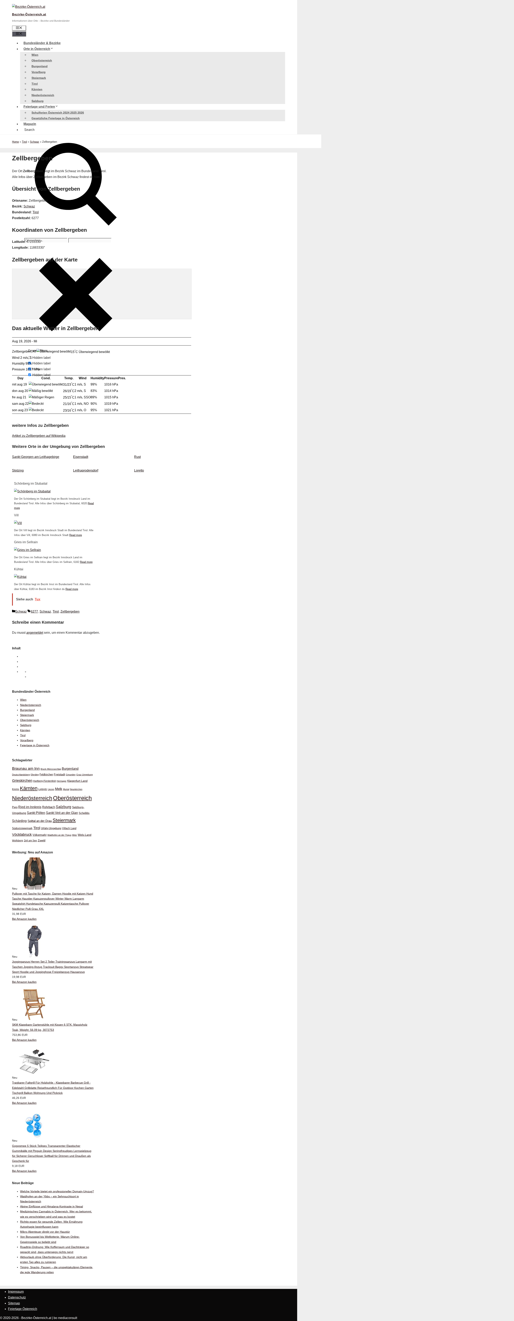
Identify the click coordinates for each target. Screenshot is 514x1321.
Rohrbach (48, 807)
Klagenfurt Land (77, 780)
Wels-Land (84, 834)
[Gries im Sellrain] (27, 550)
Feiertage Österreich (22, 1309)
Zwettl (41, 840)
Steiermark (39, 77)
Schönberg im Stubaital (30, 483)
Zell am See (30, 840)
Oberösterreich (42, 60)
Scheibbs (84, 813)
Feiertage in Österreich (34, 745)
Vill (16, 515)
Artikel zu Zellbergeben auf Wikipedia (38, 435)
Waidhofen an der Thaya (59, 835)
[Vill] (18, 523)
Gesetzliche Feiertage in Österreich (56, 118)
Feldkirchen (46, 774)
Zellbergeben (70, 611)
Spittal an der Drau (40, 821)
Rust (137, 457)
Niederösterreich (43, 95)
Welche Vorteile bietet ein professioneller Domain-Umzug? (57, 1191)
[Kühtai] (20, 577)
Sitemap (14, 1303)
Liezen (51, 789)
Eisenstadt (80, 457)
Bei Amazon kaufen (24, 918)
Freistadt (59, 774)
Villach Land (69, 828)
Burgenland (40, 66)
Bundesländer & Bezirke (42, 43)
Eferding (35, 774)
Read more (75, 535)
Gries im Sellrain (26, 542)
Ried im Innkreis (29, 807)
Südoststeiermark (22, 828)
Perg (14, 807)
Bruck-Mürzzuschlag (51, 769)
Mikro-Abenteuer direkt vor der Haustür (45, 1231)
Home (15, 141)
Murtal (66, 789)
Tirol (35, 83)
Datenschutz (17, 1297)
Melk (58, 789)
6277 (34, 611)
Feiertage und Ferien (39, 106)
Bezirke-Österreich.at (29, 14)
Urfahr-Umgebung (51, 828)
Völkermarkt (40, 834)
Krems (15, 789)
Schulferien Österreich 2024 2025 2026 (58, 112)
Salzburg (38, 101)
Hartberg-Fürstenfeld (44, 781)
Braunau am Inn (26, 768)
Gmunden (70, 774)
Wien (35, 54)
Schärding (19, 821)
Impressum (16, 1291)
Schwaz (34, 141)
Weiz (74, 835)
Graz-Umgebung (84, 774)
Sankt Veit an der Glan (62, 813)
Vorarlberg (39, 72)
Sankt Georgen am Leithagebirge (35, 457)
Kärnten (37, 89)
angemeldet (34, 632)
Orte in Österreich (36, 49)
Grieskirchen (22, 780)
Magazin (29, 124)
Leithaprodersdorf (85, 470)
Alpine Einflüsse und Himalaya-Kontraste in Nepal (51, 1206)
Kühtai (18, 569)
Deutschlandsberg (21, 774)
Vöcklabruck (22, 834)
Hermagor (61, 781)
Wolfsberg (17, 840)
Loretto (139, 470)
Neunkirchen (76, 789)
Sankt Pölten (36, 813)
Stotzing (18, 470)
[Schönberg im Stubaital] (32, 491)
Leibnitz (42, 789)
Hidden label (41, 357)
